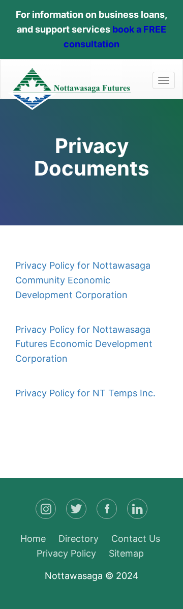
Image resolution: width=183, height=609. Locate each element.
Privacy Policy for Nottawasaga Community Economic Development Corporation (82, 280)
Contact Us (135, 538)
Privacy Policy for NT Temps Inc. (85, 393)
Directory (78, 538)
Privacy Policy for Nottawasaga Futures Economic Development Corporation (83, 344)
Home (33, 538)
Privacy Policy (66, 553)
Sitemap (126, 553)
